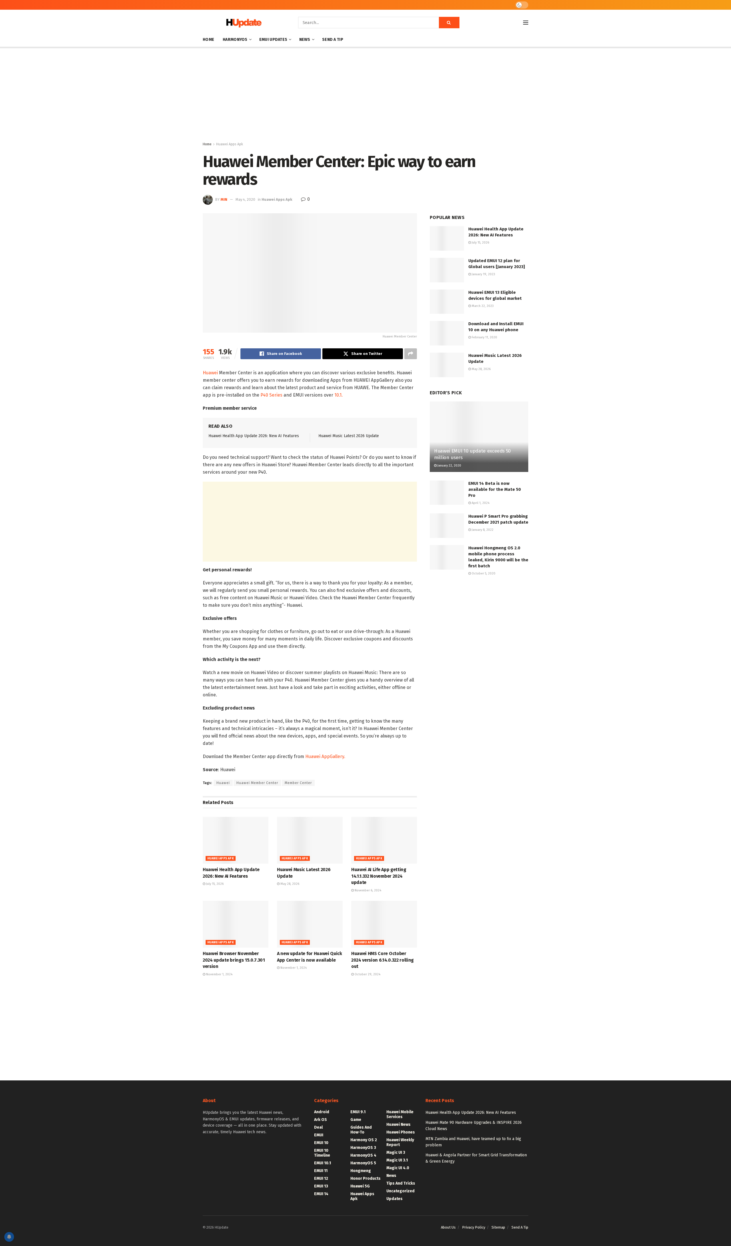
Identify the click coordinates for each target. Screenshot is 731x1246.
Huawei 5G (360, 1186)
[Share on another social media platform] (410, 353)
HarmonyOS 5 (363, 1163)
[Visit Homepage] (242, 23)
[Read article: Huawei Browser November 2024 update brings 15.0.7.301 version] (235, 924)
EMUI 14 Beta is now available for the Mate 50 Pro (494, 489)
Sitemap (498, 1227)
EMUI (318, 1135)
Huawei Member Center (257, 783)
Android (321, 1112)
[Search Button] (449, 22)
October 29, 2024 (367, 974)
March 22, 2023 (482, 306)
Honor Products (365, 1178)
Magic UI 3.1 (397, 1160)
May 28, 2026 (289, 884)
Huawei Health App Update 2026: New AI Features (253, 435)
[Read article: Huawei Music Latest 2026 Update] (310, 840)
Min (223, 199)
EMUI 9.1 (358, 1112)
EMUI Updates (273, 39)
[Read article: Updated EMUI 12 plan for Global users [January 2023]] (447, 270)
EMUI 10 (321, 1142)
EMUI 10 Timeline (322, 1153)
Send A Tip (332, 39)
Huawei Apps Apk (229, 144)
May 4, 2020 (245, 199)
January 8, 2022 (482, 530)
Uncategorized (400, 1191)
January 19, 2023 (483, 274)
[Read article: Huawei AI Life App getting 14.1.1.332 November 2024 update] (384, 840)
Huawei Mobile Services (399, 1114)
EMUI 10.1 (322, 1163)
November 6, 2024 (367, 890)
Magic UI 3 (395, 1152)
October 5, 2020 (483, 573)
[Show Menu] (525, 23)
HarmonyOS (235, 39)
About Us (448, 1227)
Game (355, 1119)
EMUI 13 (321, 1186)
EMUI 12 (321, 1178)
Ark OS (320, 1119)
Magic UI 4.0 (397, 1167)
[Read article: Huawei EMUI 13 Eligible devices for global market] (447, 302)
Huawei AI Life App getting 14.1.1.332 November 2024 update (378, 876)
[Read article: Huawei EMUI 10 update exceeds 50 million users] (479, 436)
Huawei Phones (400, 1132)
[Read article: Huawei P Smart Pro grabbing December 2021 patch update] (447, 525)
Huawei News (398, 1124)
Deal (318, 1127)
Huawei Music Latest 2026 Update (348, 435)
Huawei (210, 372)
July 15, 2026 (214, 884)
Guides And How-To (361, 1130)
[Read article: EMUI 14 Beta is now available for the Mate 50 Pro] (447, 493)
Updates (394, 1198)
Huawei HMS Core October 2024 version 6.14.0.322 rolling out (382, 960)
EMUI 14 (321, 1193)
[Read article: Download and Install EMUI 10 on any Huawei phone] (447, 333)
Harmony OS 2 (363, 1140)
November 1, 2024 (218, 974)
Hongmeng (360, 1170)
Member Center (298, 783)
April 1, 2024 (480, 503)
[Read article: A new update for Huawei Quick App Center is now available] (310, 924)
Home (208, 39)
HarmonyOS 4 (363, 1155)
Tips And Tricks (400, 1183)
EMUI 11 (321, 1170)
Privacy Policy (473, 1227)
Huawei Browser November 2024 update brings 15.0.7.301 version (234, 960)
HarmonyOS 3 (363, 1147)
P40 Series (271, 395)
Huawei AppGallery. (325, 756)
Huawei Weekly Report (400, 1142)
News (304, 39)
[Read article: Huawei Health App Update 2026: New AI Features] (235, 840)
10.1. (338, 395)
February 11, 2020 (484, 337)
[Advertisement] (365, 95)
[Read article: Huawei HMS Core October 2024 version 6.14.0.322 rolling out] (384, 924)
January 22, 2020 (449, 465)
